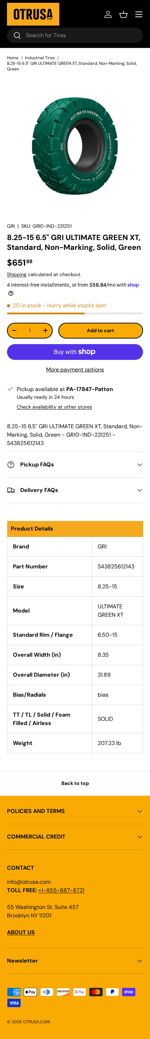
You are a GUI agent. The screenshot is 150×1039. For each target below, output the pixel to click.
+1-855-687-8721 (61, 890)
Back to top (75, 783)
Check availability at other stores (54, 407)
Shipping (17, 274)
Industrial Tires (40, 58)
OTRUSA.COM (36, 1022)
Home (12, 58)
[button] (123, 14)
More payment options (75, 369)
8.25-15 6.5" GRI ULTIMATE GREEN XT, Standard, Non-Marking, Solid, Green (72, 66)
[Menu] (139, 14)
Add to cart (100, 330)
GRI (11, 226)
